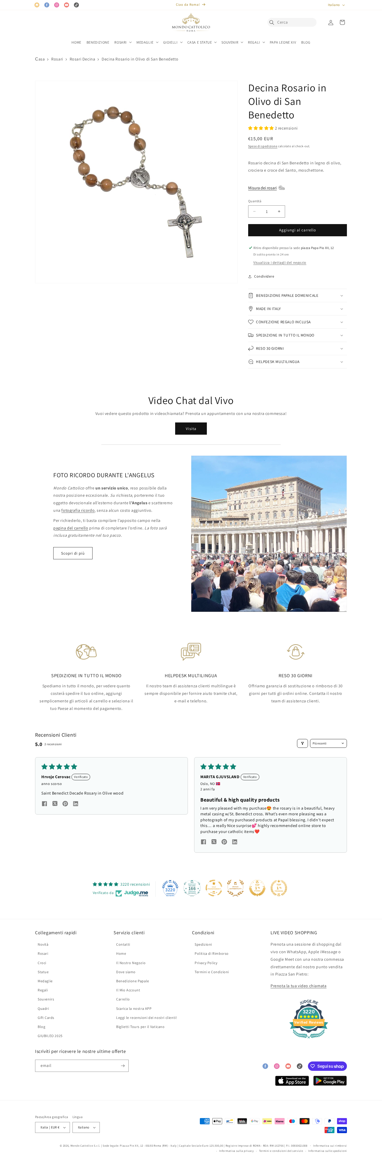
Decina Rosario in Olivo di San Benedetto (140, 59)
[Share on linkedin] (76, 804)
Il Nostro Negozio (131, 962)
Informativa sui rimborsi (330, 1145)
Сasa (40, 59)
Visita (191, 428)
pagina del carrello (70, 528)
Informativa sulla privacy (236, 1151)
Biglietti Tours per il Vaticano (140, 1026)
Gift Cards (46, 1017)
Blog (41, 1026)
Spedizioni (203, 944)
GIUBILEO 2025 (50, 1035)
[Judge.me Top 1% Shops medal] (257, 888)
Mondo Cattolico (81, 1145)
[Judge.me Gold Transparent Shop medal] (214, 888)
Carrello (123, 999)
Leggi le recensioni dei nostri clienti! (146, 1017)
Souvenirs (46, 999)
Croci (42, 962)
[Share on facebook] (44, 804)
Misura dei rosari (262, 188)
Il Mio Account (128, 990)
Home (121, 953)
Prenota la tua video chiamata (298, 986)
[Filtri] (302, 743)
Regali (43, 990)
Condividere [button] (264, 276)
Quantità (254, 201)
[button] (273, 22)
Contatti (123, 944)
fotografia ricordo (78, 510)
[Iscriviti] (122, 1066)
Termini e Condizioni (212, 972)
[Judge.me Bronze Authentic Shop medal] (235, 888)
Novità (43, 944)
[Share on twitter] (55, 804)
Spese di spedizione (262, 146)
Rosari (57, 59)
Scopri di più (73, 553)
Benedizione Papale (132, 981)
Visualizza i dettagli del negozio (279, 262)
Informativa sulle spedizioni (327, 1151)
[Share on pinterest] (65, 804)
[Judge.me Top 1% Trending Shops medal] (279, 888)
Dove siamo (126, 972)
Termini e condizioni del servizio (281, 1151)
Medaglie (45, 981)
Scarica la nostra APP (134, 1008)
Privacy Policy (206, 962)
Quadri (43, 1008)
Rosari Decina (82, 59)
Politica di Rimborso (212, 953)
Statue (43, 972)
